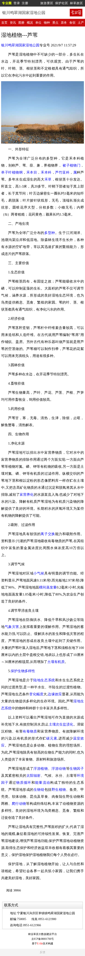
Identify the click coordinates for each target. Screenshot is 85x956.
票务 (64, 22)
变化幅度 (36, 694)
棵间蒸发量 (48, 587)
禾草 (48, 179)
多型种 (49, 233)
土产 (81, 22)
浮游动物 (58, 768)
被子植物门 (71, 165)
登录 (17, 3)
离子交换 (48, 534)
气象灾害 (12, 627)
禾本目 (31, 172)
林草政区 (76, 3)
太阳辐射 (33, 775)
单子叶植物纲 (12, 172)
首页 (4, 22)
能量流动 (42, 782)
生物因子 (77, 768)
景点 (55, 22)
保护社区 (61, 3)
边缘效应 (55, 694)
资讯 (13, 22)
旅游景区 (46, 3)
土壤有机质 (56, 662)
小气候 (38, 573)
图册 (21, 22)
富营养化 (27, 494)
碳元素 (51, 738)
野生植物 (59, 789)
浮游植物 (40, 768)
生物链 (39, 789)
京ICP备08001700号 (42, 938)
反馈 (42, 952)
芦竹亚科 (62, 172)
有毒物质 (30, 731)
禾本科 (46, 172)
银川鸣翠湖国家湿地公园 (20, 45)
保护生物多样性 (23, 671)
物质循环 (23, 782)
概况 (30, 22)
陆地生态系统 (44, 680)
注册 (25, 3)
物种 (47, 22)
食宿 (72, 22)
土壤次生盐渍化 (61, 724)
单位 (38, 22)
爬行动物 (19, 803)
